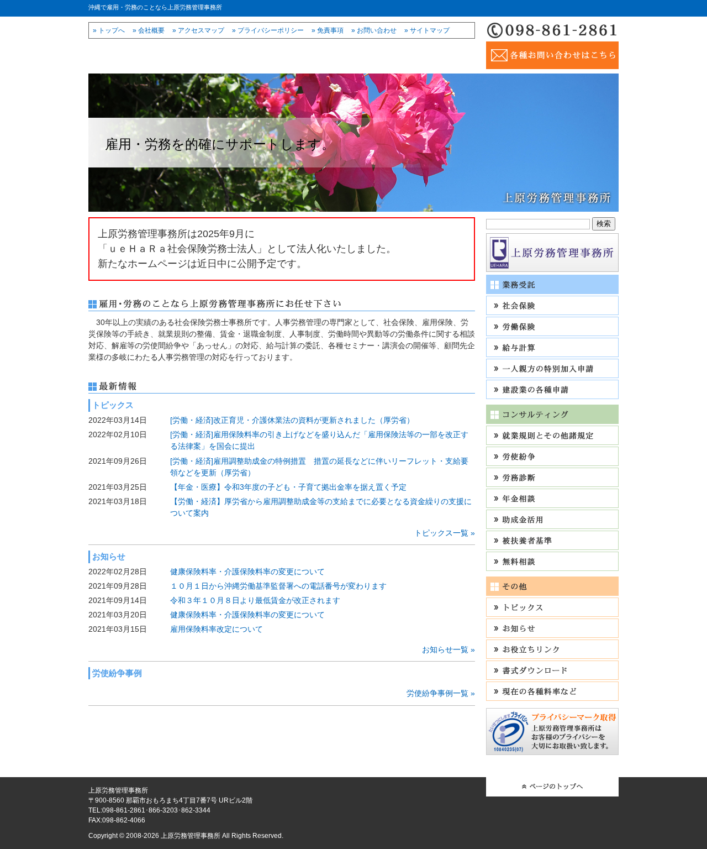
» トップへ (109, 30)
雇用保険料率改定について (216, 629)
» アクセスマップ (198, 30)
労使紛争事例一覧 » (441, 693)
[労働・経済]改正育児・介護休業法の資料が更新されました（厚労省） (292, 420)
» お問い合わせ (374, 30)
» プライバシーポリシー (268, 30)
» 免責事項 (328, 30)
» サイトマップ (427, 30)
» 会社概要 (149, 30)
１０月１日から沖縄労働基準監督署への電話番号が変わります (278, 585)
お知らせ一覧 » (448, 649)
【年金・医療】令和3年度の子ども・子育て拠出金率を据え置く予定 (288, 487)
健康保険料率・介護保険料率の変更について (247, 571)
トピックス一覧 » (444, 532)
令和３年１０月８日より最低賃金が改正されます (255, 600)
